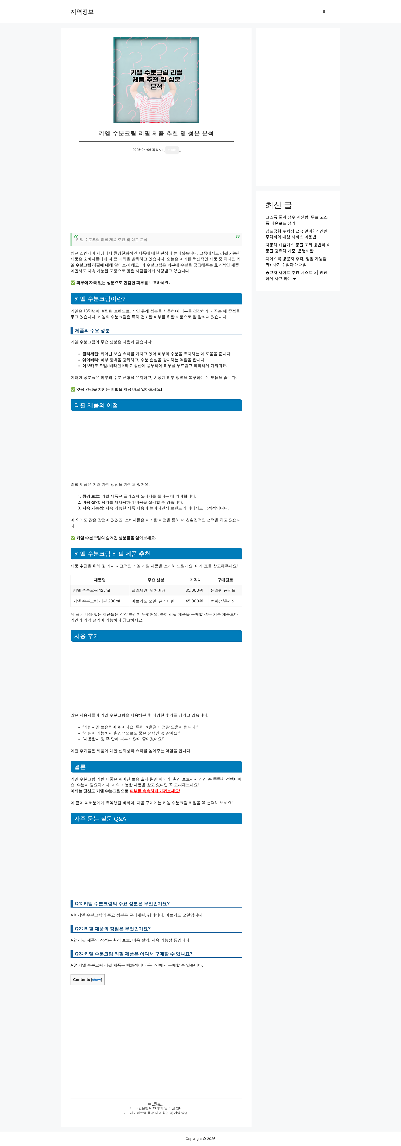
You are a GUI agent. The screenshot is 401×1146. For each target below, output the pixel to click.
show (96, 980)
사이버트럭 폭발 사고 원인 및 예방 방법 (159, 1113)
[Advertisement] (156, 195)
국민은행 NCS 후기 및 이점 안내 (158, 1108)
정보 (157, 1103)
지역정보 (82, 11)
